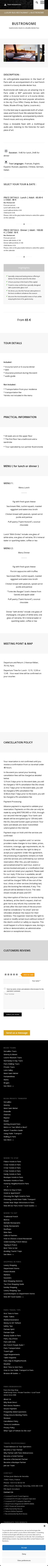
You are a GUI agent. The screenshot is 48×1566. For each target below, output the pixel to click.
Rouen (6, 1121)
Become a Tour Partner (13, 1450)
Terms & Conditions (12, 1424)
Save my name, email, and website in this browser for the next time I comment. (25, 990)
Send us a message (16, 1032)
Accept (24, 1548)
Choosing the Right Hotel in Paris (17, 1196)
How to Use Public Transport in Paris (18, 1370)
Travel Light (8, 1351)
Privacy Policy (9, 1427)
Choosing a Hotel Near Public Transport (20, 1199)
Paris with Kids (9, 1342)
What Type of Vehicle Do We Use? (17, 1430)
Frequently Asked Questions (15, 1412)
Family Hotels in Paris (12, 1174)
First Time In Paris (11, 1313)
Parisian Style (9, 1332)
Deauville (7, 1111)
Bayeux (7, 1117)
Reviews (7, 1418)
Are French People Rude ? (14, 1345)
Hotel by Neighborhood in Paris (16, 1183)
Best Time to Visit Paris (13, 1367)
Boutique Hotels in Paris (13, 1177)
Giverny (7, 1105)
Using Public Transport (13, 1133)
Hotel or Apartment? (12, 1193)
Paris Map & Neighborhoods (15, 1361)
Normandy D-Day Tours (13, 1060)
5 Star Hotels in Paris (12, 1164)
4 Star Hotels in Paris (12, 1168)
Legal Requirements (12, 1354)
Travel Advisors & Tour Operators (17, 1446)
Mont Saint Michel (11, 1108)
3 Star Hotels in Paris (12, 1171)
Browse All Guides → (12, 1373)
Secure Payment (10, 1408)
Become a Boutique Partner (15, 1462)
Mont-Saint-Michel (11, 1073)
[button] (44, 1526)
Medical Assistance (11, 1320)
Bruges (6, 1083)
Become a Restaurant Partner (16, 1459)
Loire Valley (8, 1070)
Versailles (7, 1102)
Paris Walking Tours (11, 1064)
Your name (36, 981)
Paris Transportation (12, 1348)
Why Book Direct (10, 1402)
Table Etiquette (10, 1357)
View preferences (24, 1560)
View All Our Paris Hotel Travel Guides (19, 1205)
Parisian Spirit (9, 1329)
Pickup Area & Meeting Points (15, 1415)
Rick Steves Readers (12, 1405)
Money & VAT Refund (12, 1323)
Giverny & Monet (10, 1054)
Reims (6, 1079)
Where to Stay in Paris (13, 1190)
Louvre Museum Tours (13, 1057)
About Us (7, 1399)
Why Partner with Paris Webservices (18, 1453)
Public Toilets (9, 1316)
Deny (24, 1554)
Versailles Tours (10, 1051)
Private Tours (9, 1067)
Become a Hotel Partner (13, 1456)
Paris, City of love (11, 1338)
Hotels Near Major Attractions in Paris (19, 1202)
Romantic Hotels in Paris (13, 1180)
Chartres (7, 1114)
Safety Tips (8, 1326)
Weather (7, 1364)
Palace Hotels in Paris (12, 1161)
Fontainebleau (9, 1076)
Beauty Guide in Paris (12, 1335)
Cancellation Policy (11, 1421)
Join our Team (9, 1465)
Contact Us (8, 1492)
